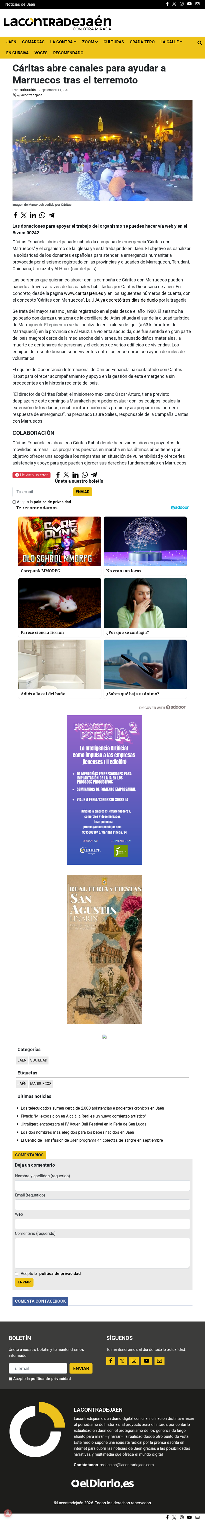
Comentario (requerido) (35, 1233)
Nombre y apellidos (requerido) (42, 1176)
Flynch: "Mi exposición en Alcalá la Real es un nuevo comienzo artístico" (83, 1116)
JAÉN (11, 42)
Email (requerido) (30, 1195)
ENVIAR (83, 491)
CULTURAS (114, 42)
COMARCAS (33, 42)
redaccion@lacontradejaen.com (127, 1464)
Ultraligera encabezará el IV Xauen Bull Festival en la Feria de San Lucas (83, 1124)
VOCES (41, 53)
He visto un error (33, 475)
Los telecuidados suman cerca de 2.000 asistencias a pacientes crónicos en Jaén (92, 1108)
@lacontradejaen (29, 95)
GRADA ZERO (142, 42)
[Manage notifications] (8, 1513)
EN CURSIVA (17, 53)
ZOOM (88, 42)
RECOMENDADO (68, 53)
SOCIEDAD (38, 1060)
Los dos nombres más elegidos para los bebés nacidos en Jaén (77, 1132)
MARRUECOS (41, 1084)
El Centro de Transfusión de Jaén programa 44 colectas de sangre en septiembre (92, 1140)
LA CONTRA (62, 42)
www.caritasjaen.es (83, 293)
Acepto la (44, 502)
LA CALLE (170, 42)
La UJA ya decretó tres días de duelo (122, 300)
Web (19, 1214)
